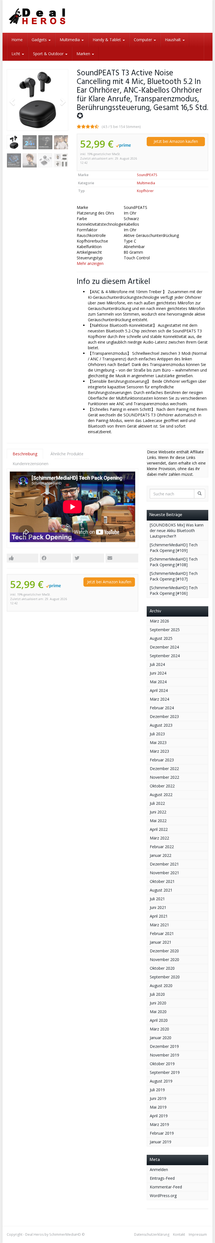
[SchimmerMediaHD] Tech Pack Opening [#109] (174, 547)
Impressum (198, 1234)
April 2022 (159, 829)
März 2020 (159, 1029)
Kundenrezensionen (30, 463)
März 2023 (159, 751)
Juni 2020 (158, 1003)
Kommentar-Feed (166, 1187)
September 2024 (165, 655)
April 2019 (159, 1115)
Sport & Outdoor (49, 53)
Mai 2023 (158, 742)
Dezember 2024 (164, 647)
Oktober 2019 (162, 1063)
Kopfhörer (145, 190)
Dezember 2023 (164, 716)
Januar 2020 (160, 1037)
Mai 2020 (158, 1011)
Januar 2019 (160, 1141)
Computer (143, 39)
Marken (83, 53)
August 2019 (161, 1081)
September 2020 (165, 977)
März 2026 (159, 621)
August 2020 (161, 985)
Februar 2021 (162, 933)
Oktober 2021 (162, 881)
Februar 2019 (162, 1133)
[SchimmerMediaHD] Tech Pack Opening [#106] (174, 590)
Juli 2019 (157, 1089)
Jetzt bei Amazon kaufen (176, 141)
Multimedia (70, 39)
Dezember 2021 (164, 864)
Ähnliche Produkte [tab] (66, 453)
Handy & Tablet (107, 39)
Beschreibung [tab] (25, 453)
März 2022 (159, 838)
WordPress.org (163, 1195)
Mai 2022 (158, 820)
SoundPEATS (147, 174)
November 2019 (164, 1055)
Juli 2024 (157, 664)
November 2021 (164, 872)
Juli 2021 (157, 898)
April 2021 (159, 916)
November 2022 (164, 777)
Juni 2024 (158, 673)
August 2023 (161, 725)
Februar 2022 (162, 846)
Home (17, 39)
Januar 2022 (160, 855)
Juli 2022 (157, 803)
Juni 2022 (158, 812)
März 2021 (159, 924)
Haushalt (173, 39)
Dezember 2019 (164, 1046)
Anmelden (159, 1169)
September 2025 (165, 629)
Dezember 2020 (164, 950)
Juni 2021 (158, 907)
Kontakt (179, 1234)
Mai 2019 (158, 1107)
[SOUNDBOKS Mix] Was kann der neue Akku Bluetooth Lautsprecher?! (177, 530)
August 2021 (161, 890)
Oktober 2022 (162, 786)
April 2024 (159, 690)
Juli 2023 (157, 733)
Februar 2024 (162, 707)
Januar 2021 (160, 942)
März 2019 (159, 1124)
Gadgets (40, 39)
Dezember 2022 (164, 768)
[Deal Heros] (37, 16)
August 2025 (161, 638)
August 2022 (161, 794)
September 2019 (165, 1072)
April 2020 (159, 1020)
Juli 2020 (157, 994)
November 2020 (164, 959)
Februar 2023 (162, 759)
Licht (16, 53)
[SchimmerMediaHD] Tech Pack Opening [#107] (174, 576)
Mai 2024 (158, 681)
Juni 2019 (158, 1098)
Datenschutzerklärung (151, 1234)
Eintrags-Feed (162, 1178)
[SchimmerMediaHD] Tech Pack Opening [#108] (174, 561)
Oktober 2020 (162, 968)
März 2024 (159, 699)
